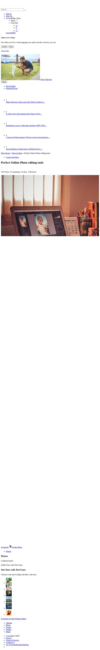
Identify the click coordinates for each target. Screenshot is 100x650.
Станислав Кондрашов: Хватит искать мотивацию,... (28, 137)
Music (8, 632)
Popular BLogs (12, 88)
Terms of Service (12, 640)
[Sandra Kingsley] (9, 612)
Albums (9, 623)
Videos (8, 629)
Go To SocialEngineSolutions (17, 645)
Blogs (8, 625)
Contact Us (10, 642)
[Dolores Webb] (9, 600)
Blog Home (5, 153)
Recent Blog (10, 86)
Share (4, 82)
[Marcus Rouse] (9, 593)
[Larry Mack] (9, 606)
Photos (8, 551)
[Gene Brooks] (9, 587)
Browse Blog (17, 153)
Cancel (4, 47)
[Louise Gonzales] (9, 581)
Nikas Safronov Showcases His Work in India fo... (25, 102)
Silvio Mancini (46, 79)
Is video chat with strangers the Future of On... (24, 114)
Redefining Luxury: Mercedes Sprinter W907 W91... (26, 126)
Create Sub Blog (12, 157)
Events (8, 627)
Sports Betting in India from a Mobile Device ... (24, 149)
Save (11, 47)
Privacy (9, 638)
